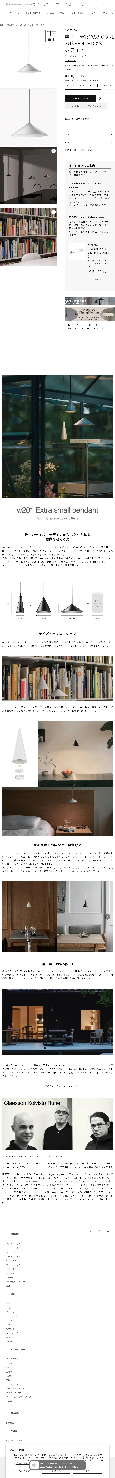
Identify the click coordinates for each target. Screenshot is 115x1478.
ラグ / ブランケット (15, 1392)
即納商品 (93, 13)
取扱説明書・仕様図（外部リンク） (83, 150)
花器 (8, 1380)
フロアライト (12, 1252)
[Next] (107, 917)
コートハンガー (13, 1333)
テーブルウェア (13, 1384)
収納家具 (10, 1328)
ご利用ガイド (47, 4)
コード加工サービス (87, 198)
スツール (10, 1303)
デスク (9, 1320)
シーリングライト (14, 1248)
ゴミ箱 (9, 1405)
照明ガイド (58, 4)
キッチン (81, 324)
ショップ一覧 (35, 4)
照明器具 (50, 13)
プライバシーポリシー (27, 1463)
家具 (62, 13)
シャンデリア (12, 1260)
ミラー (9, 1324)
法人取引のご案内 (83, 4)
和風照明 (10, 1277)
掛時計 (9, 1367)
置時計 (9, 1371)
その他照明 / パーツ (15, 1281)
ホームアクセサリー (15, 1388)
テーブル (10, 1312)
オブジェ (10, 1363)
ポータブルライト (14, 1273)
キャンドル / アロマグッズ (18, 1396)
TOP (1, 25)
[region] (88, 87)
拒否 (87, 1471)
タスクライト (12, 1269)
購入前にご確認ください (77, 119)
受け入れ (56, 1471)
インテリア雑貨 (77, 13)
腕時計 (9, 1375)
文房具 (9, 1401)
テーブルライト (13, 1256)
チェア (9, 1307)
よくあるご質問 (69, 4)
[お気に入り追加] (105, 98)
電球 (8, 1285)
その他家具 (11, 1341)
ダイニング (94, 324)
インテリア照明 (13, 1359)
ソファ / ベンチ (13, 1316)
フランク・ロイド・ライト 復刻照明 (23, 13)
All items (69, 324)
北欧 (88, 328)
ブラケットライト (14, 1264)
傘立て (9, 1337)
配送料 (67, 80)
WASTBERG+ (72, 30)
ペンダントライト (74, 328)
